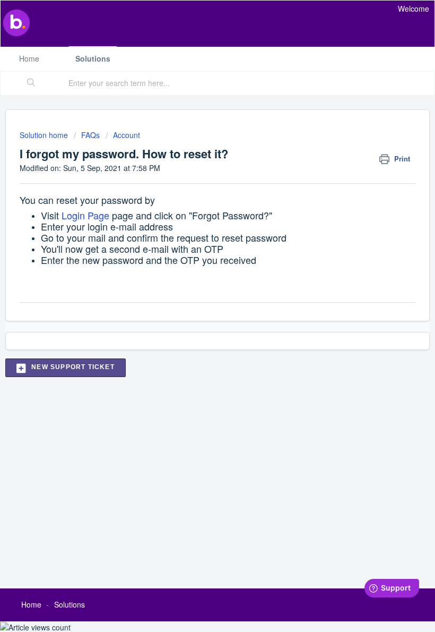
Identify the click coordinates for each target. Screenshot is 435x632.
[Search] (31, 83)
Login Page (85, 215)
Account (126, 135)
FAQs (90, 135)
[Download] (197, 310)
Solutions (92, 58)
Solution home (45, 135)
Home (29, 58)
